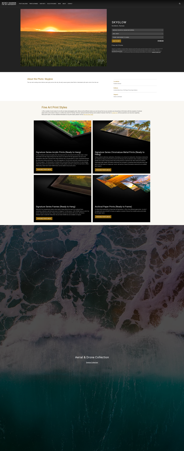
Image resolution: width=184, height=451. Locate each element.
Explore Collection (92, 362)
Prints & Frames (33, 3)
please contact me (156, 52)
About (64, 3)
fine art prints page (88, 114)
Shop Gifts (42, 3)
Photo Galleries (23, 3)
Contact (70, 3)
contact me (115, 113)
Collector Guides (51, 3)
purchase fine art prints (117, 51)
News (59, 3)
